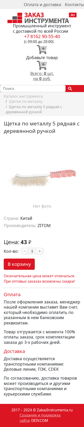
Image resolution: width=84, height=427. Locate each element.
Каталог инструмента (23, 96)
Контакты (74, 4)
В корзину (19, 264)
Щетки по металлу (25, 101)
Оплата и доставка (42, 4)
